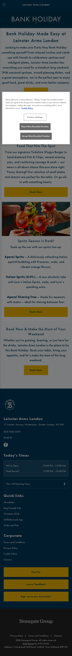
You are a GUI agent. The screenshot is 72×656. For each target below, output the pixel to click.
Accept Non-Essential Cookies (36, 136)
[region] (36, 118)
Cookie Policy (27, 108)
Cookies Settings (35, 117)
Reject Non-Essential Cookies (35, 126)
